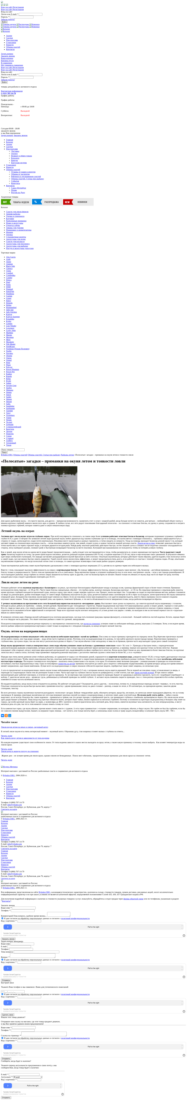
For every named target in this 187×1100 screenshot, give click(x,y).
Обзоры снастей (13, 47)
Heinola (9, 303)
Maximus (10, 337)
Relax (8, 379)
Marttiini (9, 333)
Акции (9, 36)
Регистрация (18, 7)
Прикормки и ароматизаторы (18, 230)
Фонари (9, 232)
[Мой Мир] (9, 715)
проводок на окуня (66, 664)
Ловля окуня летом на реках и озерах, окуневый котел (24, 727)
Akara (8, 262)
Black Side (10, 266)
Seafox (9, 388)
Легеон (9, 431)
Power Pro (10, 372)
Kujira (8, 321)
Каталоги (15, 158)
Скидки (9, 38)
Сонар (9, 436)
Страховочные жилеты (16, 237)
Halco (8, 301)
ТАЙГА (9, 440)
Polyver (9, 367)
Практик (10, 434)
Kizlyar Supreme (13, 317)
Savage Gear (11, 385)
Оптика (9, 235)
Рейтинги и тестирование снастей (26, 176)
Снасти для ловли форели (17, 212)
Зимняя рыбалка (13, 214)
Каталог (9, 142)
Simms (9, 392)
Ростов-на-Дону (18, 192)
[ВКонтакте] (2, 715)
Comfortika (10, 275)
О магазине (11, 42)
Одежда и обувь (13, 225)
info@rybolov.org (14, 805)
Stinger (9, 399)
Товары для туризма (15, 228)
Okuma (9, 356)
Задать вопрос (7, 54)
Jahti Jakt (9, 310)
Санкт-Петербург (18, 188)
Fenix (8, 284)
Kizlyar (9, 314)
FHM (8, 287)
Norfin (8, 351)
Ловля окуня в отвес (146, 543)
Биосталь (10, 429)
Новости (10, 45)
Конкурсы (15, 183)
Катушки (10, 218)
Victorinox (10, 415)
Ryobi (8, 381)
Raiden (9, 374)
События (15, 181)
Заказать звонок (8, 56)
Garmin (9, 296)
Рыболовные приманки (16, 221)
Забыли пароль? (8, 19)
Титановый (11, 443)
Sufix (8, 404)
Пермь (14, 190)
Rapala (9, 376)
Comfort (9, 273)
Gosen (8, 298)
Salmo (8, 383)
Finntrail (9, 289)
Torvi (8, 413)
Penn (8, 362)
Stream (9, 401)
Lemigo (9, 323)
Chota (8, 271)
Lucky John (11, 330)
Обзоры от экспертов (20, 174)
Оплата (14, 153)
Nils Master (10, 344)
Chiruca (9, 268)
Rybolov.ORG (7, 455)
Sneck (8, 395)
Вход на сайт (7, 7)
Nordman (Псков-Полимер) (17, 349)
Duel (8, 282)
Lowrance (10, 328)
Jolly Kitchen (11, 312)
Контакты (10, 49)
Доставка (15, 151)
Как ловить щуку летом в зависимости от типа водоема (25, 738)
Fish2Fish (10, 291)
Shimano (9, 390)
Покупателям (12, 40)
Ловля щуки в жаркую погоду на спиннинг (20, 751)
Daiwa (8, 280)
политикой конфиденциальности (75, 918)
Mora (8, 340)
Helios (8, 305)
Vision (8, 418)
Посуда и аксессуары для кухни (20, 248)
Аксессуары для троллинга (18, 244)
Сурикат (9, 438)
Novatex (9, 353)
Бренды (14, 160)
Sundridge (10, 406)
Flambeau (10, 294)
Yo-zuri (9, 422)
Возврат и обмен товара (21, 156)
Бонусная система (19, 163)
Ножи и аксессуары (14, 223)
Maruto (9, 335)
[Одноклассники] (6, 715)
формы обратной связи (133, 899)
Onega (8, 358)
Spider (8, 397)
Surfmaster (10, 408)
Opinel (9, 360)
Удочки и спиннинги (15, 216)
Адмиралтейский (13, 427)
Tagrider (9, 411)
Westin (9, 420)
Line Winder (11, 326)
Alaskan (9, 264)
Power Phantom (12, 369)
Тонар (8, 445)
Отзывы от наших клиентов (23, 172)
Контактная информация (12, 91)
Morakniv (10, 342)
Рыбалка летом (67, 455)
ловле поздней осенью (144, 672)
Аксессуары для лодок (16, 239)
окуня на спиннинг (91, 624)
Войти (4, 22)
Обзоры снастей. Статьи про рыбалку (27, 179)
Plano (8, 365)
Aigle (8, 259)
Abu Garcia (11, 257)
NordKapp (10, 346)
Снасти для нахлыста (15, 241)
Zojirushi (9, 424)
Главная (9, 140)
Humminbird (11, 307)
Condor (9, 278)
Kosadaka (10, 319)
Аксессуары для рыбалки (17, 246)
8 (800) (8, 93)
